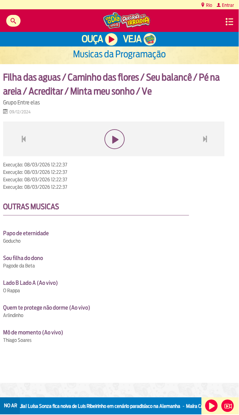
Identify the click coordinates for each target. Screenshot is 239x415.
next (205, 154)
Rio (208, 5)
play (114, 154)
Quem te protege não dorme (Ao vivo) (46, 307)
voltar (22, 154)
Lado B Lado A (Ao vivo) (30, 283)
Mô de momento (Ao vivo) (33, 332)
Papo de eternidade (26, 233)
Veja (132, 38)
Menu (229, 21)
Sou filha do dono (23, 258)
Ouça (92, 38)
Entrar (227, 5)
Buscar (13, 21)
